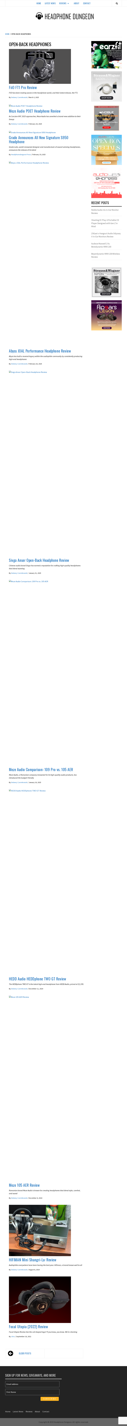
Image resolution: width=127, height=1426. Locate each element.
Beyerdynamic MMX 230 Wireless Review (105, 255)
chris (13, 1336)
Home (38, 3)
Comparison (39, 763)
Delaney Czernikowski (19, 97)
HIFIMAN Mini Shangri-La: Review (32, 1259)
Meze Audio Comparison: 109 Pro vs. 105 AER (41, 769)
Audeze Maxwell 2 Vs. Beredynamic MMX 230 (101, 245)
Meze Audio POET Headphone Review (35, 111)
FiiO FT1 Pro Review (23, 87)
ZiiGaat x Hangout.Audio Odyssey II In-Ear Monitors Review (106, 235)
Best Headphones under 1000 (21, 554)
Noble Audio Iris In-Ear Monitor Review (105, 212)
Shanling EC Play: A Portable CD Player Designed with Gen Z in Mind (105, 223)
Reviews (62, 3)
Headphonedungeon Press (21, 154)
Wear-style (23, 81)
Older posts (25, 1353)
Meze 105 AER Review (24, 1185)
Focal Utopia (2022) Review (28, 1326)
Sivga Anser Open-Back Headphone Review (39, 560)
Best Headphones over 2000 (21, 105)
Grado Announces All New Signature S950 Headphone (38, 139)
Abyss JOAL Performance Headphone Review (40, 351)
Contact (87, 3)
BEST (12, 345)
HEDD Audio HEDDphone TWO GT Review (37, 978)
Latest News (50, 3)
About (76, 3)
